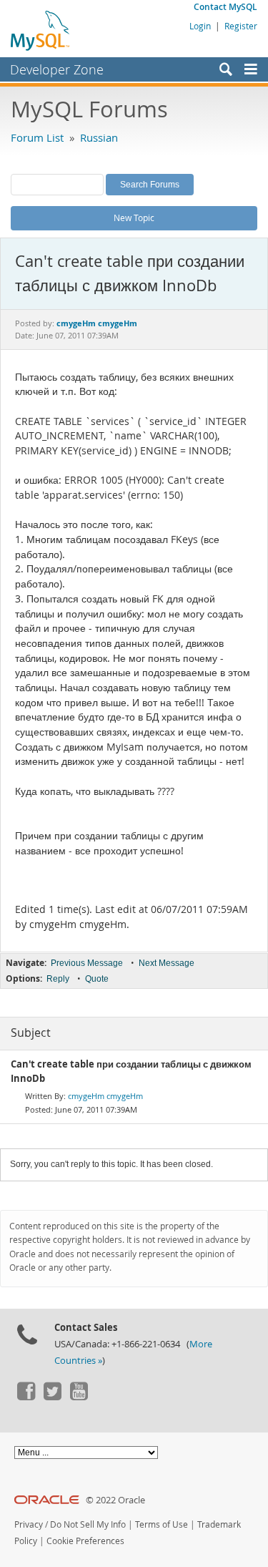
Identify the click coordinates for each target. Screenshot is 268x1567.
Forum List (37, 137)
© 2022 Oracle (115, 1500)
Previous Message (87, 963)
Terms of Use (161, 1524)
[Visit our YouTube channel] (78, 1396)
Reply (57, 979)
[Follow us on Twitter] (52, 1396)
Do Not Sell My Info (88, 1524)
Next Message (166, 963)
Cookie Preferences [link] (85, 1541)
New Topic (134, 217)
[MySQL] (41, 30)
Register (240, 25)
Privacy (28, 1524)
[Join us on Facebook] (25, 1396)
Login (200, 25)
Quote (97, 979)
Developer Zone (57, 69)
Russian (99, 137)
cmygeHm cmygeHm (105, 1095)
